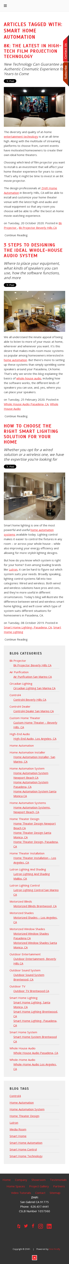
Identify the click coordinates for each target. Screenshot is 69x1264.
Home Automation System (27, 1109)
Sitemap (55, 1193)
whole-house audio (28, 378)
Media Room (18, 1129)
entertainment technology (21, 136)
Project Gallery (39, 1186)
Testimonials (58, 1180)
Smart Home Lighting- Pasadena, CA (28, 627)
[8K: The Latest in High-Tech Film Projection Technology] (34, 106)
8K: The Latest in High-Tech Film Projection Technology (33, 51)
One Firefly (54, 1249)
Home (6, 1180)
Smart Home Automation (26, 1143)
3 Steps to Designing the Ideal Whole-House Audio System (33, 250)
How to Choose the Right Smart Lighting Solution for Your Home (31, 434)
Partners (59, 1186)
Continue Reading (16, 235)
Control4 (15, 1096)
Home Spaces (16, 1186)
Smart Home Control (23, 1149)
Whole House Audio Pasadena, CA (26, 404)
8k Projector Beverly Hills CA (38, 228)
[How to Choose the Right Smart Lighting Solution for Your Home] (34, 496)
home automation (15, 360)
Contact (40, 1193)
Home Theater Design (24, 1116)
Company (21, 1180)
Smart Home (18, 1136)
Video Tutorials (21, 1193)
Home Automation (22, 1102)
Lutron (13, 569)
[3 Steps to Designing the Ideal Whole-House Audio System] (34, 311)
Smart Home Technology (26, 1156)
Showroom (38, 1180)
